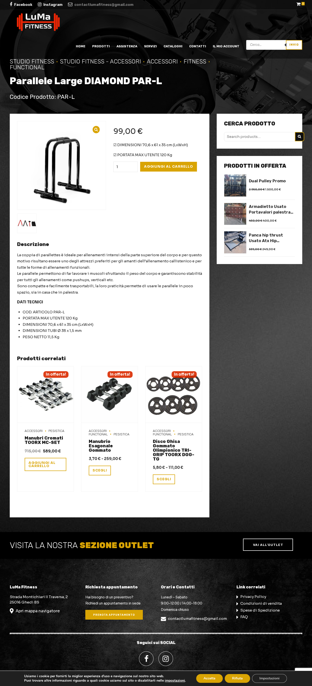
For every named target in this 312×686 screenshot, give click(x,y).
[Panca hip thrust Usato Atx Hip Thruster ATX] (235, 242)
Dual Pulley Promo (267, 181)
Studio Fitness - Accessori (100, 61)
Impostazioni (269, 678)
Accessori (162, 61)
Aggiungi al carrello (168, 166)
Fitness (195, 61)
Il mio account (226, 46)
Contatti (197, 46)
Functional (98, 434)
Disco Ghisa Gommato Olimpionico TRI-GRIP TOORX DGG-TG (173, 450)
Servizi (150, 46)
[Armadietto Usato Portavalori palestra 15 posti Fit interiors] (235, 214)
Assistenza (127, 46)
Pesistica (56, 431)
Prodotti (101, 46)
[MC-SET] (45, 394)
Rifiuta (237, 678)
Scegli (100, 470)
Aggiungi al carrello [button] (42, 464)
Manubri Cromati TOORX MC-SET (44, 440)
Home (80, 46)
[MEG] (109, 394)
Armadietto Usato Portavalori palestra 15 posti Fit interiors (270, 209)
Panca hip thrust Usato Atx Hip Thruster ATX (266, 238)
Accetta (209, 678)
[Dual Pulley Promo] (235, 185)
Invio (294, 44)
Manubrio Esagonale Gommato (101, 446)
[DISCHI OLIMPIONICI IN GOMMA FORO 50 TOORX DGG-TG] (174, 394)
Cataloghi (173, 46)
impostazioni (175, 680)
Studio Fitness (32, 61)
